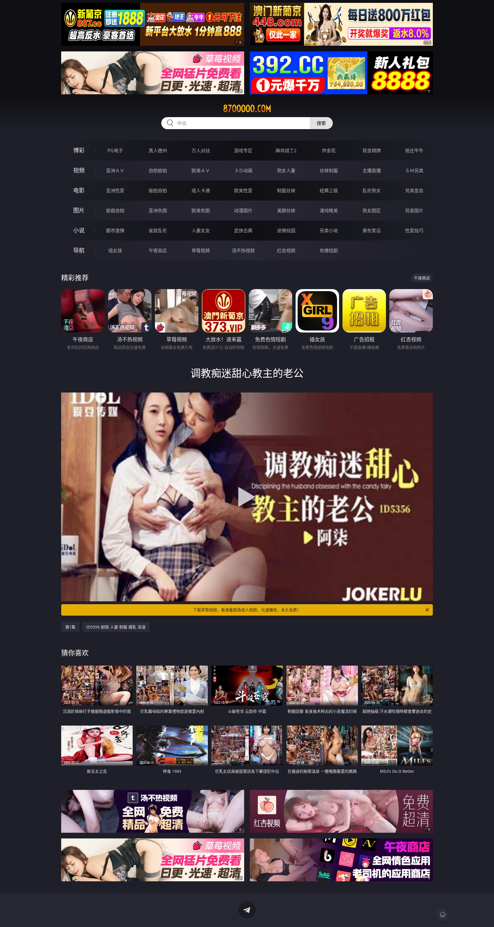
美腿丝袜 (286, 210)
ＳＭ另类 (414, 170)
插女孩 (115, 250)
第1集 (70, 627)
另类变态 (414, 190)
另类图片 (414, 210)
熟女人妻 (286, 170)
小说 (79, 230)
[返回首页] (442, 914)
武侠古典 (243, 230)
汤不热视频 (243, 250)
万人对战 (201, 150)
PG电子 (115, 150)
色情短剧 (329, 250)
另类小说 (329, 230)
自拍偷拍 (158, 170)
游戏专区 (243, 150)
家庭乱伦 (158, 230)
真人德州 (158, 150)
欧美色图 (201, 210)
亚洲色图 (158, 210)
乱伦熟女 (371, 190)
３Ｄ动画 (243, 170)
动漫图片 (243, 210)
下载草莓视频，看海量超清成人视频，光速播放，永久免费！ (247, 609)
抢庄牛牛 (414, 150)
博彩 (79, 150)
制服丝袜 (286, 190)
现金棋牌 (371, 150)
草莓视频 (201, 250)
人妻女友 (201, 230)
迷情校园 (286, 230)
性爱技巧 (414, 230)
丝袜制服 (329, 170)
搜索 (321, 123)
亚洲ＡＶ (115, 170)
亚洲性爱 (115, 190)
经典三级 (329, 190)
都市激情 (115, 230)
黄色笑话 (371, 230)
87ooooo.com (247, 108)
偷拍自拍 (158, 190)
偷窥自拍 (115, 210)
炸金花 (329, 150)
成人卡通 (201, 190)
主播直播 (371, 170)
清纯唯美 (329, 210)
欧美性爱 (243, 190)
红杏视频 (286, 250)
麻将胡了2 (286, 150)
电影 (79, 190)
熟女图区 (371, 210)
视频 (79, 170)
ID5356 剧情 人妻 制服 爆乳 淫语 (116, 627)
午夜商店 (158, 250)
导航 (79, 250)
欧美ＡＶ (201, 170)
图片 (79, 210)
